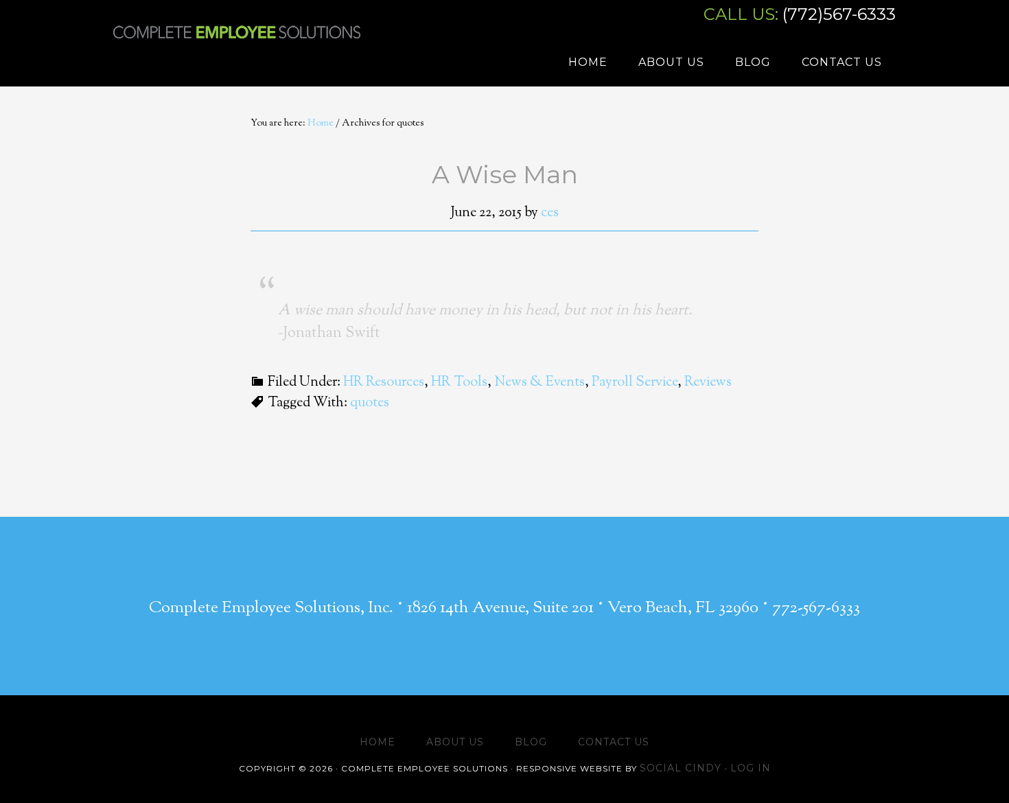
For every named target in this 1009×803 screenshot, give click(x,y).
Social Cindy (682, 768)
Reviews (708, 383)
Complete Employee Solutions (236, 45)
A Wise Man (505, 174)
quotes (369, 403)
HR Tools (459, 383)
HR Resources (383, 383)
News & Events (539, 383)
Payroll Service (634, 383)
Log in (750, 768)
